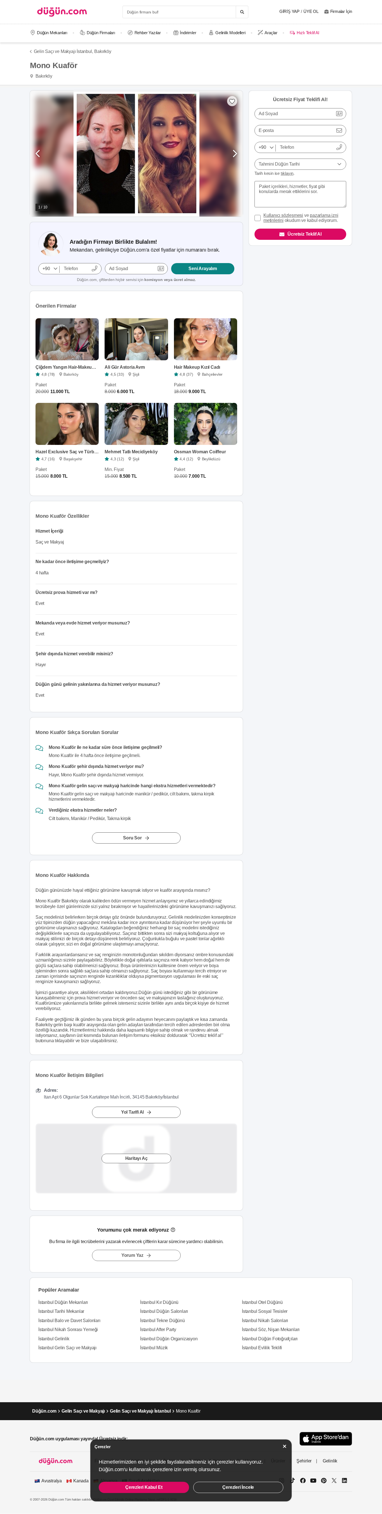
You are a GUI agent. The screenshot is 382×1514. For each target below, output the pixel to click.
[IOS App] (326, 1439)
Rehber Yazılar (148, 32)
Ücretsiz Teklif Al (304, 234)
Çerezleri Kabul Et (143, 1487)
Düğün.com (44, 1411)
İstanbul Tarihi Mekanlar (61, 1311)
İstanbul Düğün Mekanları (63, 1302)
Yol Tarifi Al (132, 1112)
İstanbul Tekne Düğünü (162, 1320)
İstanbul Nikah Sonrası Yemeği (68, 1329)
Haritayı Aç (136, 1158)
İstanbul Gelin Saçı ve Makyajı (67, 1347)
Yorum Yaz (132, 1255)
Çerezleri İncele (238, 1487)
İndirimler (188, 32)
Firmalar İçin (341, 11)
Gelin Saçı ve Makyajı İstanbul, (63, 51)
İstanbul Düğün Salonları (164, 1311)
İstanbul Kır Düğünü (159, 1302)
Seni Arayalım (202, 268)
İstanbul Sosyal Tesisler (264, 1311)
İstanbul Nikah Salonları (265, 1320)
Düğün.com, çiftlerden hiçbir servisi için (136, 279)
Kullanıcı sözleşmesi (283, 215)
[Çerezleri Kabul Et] (284, 1446)
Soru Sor (132, 837)
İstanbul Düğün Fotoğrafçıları (270, 1338)
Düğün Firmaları (101, 32)
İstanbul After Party (158, 1329)
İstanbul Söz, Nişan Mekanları (271, 1329)
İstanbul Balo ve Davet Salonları (69, 1320)
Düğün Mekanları (52, 32)
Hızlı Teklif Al (308, 32)
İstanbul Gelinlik (53, 1338)
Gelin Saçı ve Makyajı (83, 1411)
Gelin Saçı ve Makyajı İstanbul (140, 1411)
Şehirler (304, 1461)
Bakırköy (102, 51)
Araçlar (271, 32)
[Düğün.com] (62, 12)
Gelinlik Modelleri (230, 32)
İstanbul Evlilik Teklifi (262, 1347)
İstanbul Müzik (154, 1347)
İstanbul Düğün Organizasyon (169, 1338)
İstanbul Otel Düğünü (262, 1302)
